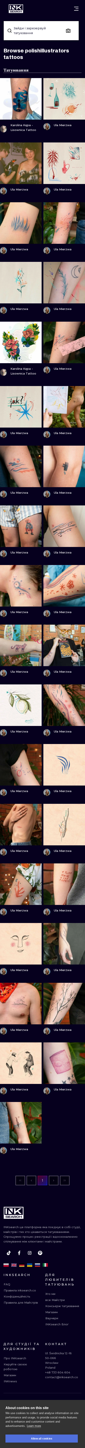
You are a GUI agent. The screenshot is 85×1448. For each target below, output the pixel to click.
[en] (14, 1265)
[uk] (29, 1265)
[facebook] (19, 1253)
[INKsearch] (16, 8)
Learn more (34, 1426)
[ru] (37, 1265)
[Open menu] (76, 8)
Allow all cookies (41, 1438)
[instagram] (29, 1253)
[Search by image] (68, 31)
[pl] (6, 1265)
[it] (45, 1265)
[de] (21, 1265)
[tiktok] (8, 1253)
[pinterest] (40, 1253)
